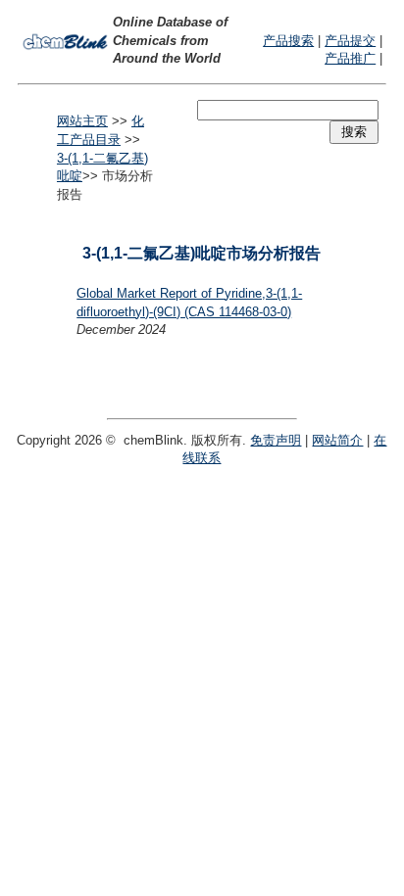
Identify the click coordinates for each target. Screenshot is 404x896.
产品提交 (350, 40)
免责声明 (275, 440)
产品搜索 (288, 40)
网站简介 (337, 440)
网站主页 (82, 121)
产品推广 (350, 58)
